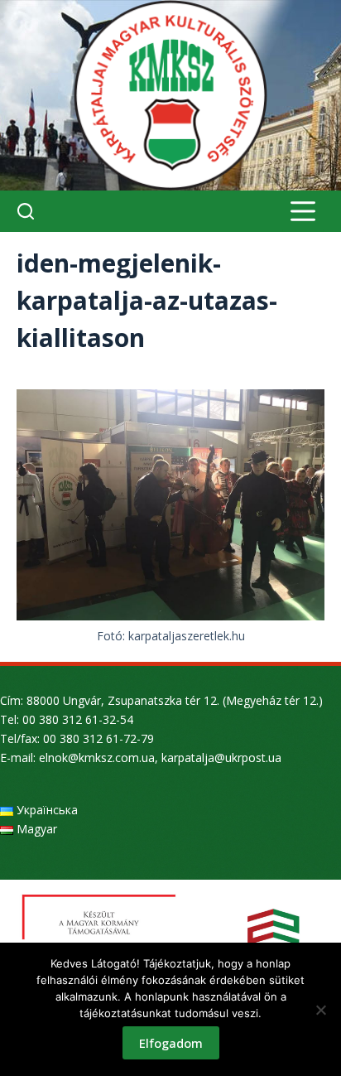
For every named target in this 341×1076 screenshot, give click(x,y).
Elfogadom (171, 1043)
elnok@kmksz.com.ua (97, 757)
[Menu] (303, 211)
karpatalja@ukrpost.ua (221, 757)
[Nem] (320, 1009)
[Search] (25, 211)
